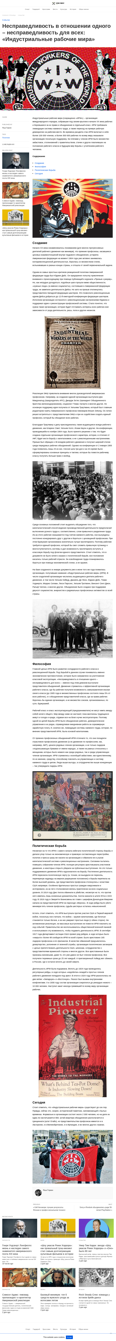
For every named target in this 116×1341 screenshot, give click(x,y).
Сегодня (39, 173)
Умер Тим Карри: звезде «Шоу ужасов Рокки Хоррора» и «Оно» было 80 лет (96, 1248)
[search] (113, 3)
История (73, 9)
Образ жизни (84, 9)
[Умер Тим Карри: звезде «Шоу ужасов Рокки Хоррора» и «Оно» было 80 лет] (96, 1228)
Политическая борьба (45, 170)
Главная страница (9, 15)
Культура (63, 9)
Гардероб (36, 9)
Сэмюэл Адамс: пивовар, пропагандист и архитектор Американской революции (13, 203)
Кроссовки (46, 9)
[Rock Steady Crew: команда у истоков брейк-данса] (96, 1277)
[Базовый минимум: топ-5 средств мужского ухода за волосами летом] (58, 1277)
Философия (40, 167)
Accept (69, 1337)
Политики (6, 138)
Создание (39, 163)
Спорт (27, 9)
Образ (43, 1289)
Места (55, 9)
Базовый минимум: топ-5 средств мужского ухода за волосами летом (55, 1297)
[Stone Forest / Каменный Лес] (58, 3)
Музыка (82, 1289)
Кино (42, 1240)
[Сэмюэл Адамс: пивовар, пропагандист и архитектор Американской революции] (15, 190)
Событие (21, 15)
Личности (6, 1240)
